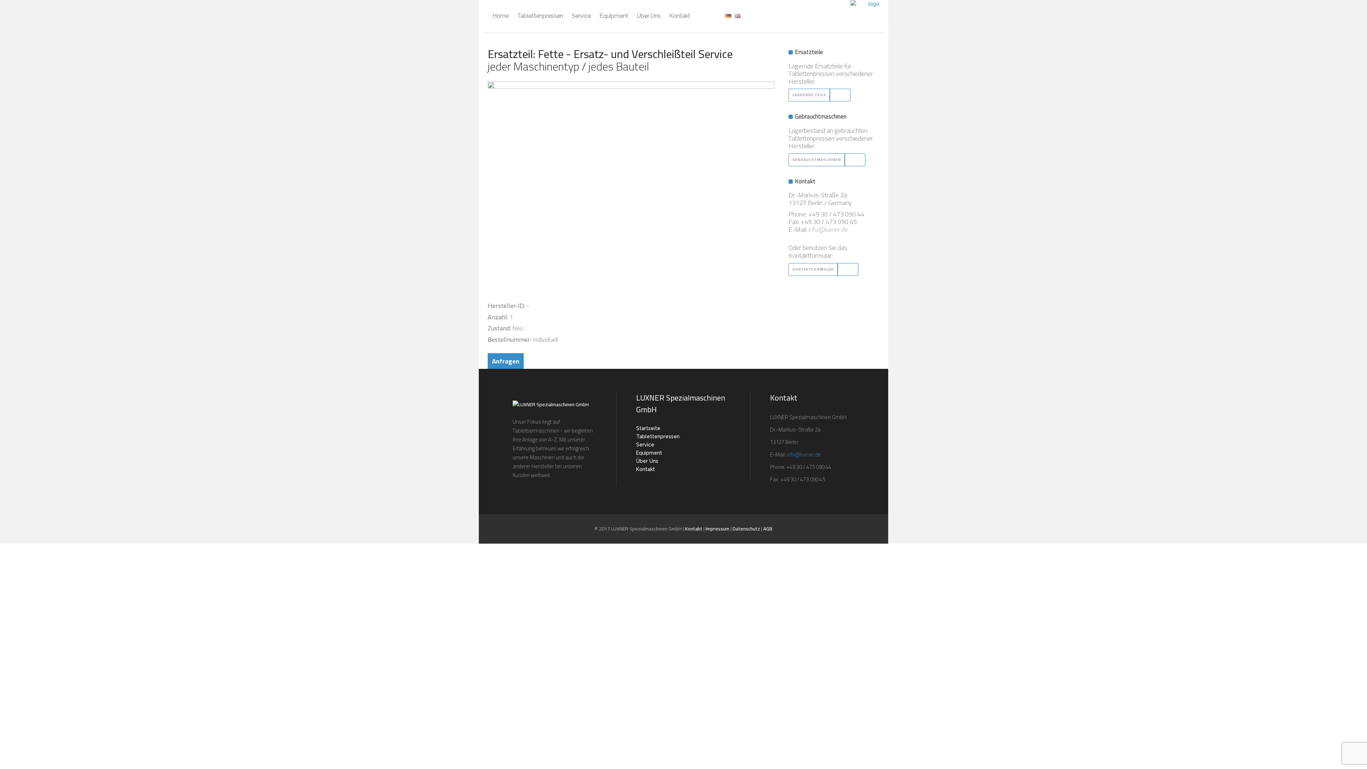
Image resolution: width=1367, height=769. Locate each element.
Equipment (649, 453)
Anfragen (505, 361)
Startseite (648, 428)
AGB (767, 528)
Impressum (717, 528)
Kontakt (645, 469)
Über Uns (647, 461)
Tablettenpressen (658, 436)
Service (645, 445)
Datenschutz (746, 528)
